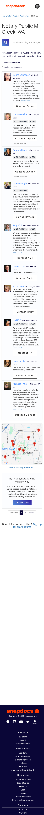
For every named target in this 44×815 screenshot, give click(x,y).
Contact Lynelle (25, 217)
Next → (31, 513)
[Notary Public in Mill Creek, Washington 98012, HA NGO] (7, 322)
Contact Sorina (25, 106)
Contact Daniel (25, 278)
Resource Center (23, 797)
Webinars (22, 786)
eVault (23, 740)
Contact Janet (25, 375)
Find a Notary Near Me (23, 800)
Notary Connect (23, 744)
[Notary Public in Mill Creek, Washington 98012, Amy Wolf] (7, 227)
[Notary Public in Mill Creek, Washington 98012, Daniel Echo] (7, 268)
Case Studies (23, 783)
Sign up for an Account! (27, 525)
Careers (23, 813)
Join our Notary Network (22, 770)
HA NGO (17, 320)
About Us (23, 809)
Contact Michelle (25, 415)
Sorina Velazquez (21, 75)
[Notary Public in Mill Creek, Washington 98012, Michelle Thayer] (7, 385)
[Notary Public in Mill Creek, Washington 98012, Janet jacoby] (7, 363)
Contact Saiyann (25, 171)
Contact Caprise (25, 138)
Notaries (23, 767)
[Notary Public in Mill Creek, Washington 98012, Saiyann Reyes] (7, 152)
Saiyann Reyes (20, 150)
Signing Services (23, 760)
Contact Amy (25, 258)
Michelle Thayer (20, 383)
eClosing (23, 737)
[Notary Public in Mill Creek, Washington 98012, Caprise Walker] (7, 116)
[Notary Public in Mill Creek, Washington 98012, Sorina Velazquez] (7, 76)
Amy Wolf (17, 225)
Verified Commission (12, 62)
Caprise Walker (20, 114)
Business (23, 763)
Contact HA (25, 353)
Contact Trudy (25, 311)
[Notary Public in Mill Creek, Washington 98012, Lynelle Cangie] (7, 185)
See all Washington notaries (22, 467)
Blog (23, 790)
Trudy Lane (18, 286)
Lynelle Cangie (20, 183)
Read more (25, 100)
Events (23, 793)
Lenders (23, 753)
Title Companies (23, 756)
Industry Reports (23, 779)
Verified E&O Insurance (13, 67)
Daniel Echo (18, 266)
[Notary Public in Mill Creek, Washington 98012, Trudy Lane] (7, 288)
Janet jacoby (19, 361)
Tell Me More (22, 502)
